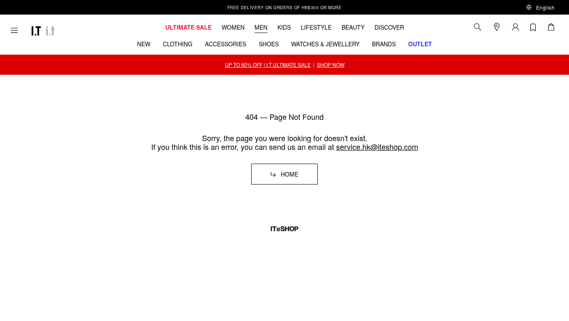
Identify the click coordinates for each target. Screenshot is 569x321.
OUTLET (420, 44)
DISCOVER (389, 27)
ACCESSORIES (225, 44)
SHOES (269, 44)
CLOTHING (177, 44)
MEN (261, 27)
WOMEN (233, 27)
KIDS (284, 27)
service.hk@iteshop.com (377, 146)
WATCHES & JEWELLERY (325, 44)
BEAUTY (353, 27)
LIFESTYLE (316, 27)
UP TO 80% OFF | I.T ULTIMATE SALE (268, 64)
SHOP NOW (330, 64)
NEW (143, 44)
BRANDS (384, 44)
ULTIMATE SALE (188, 27)
